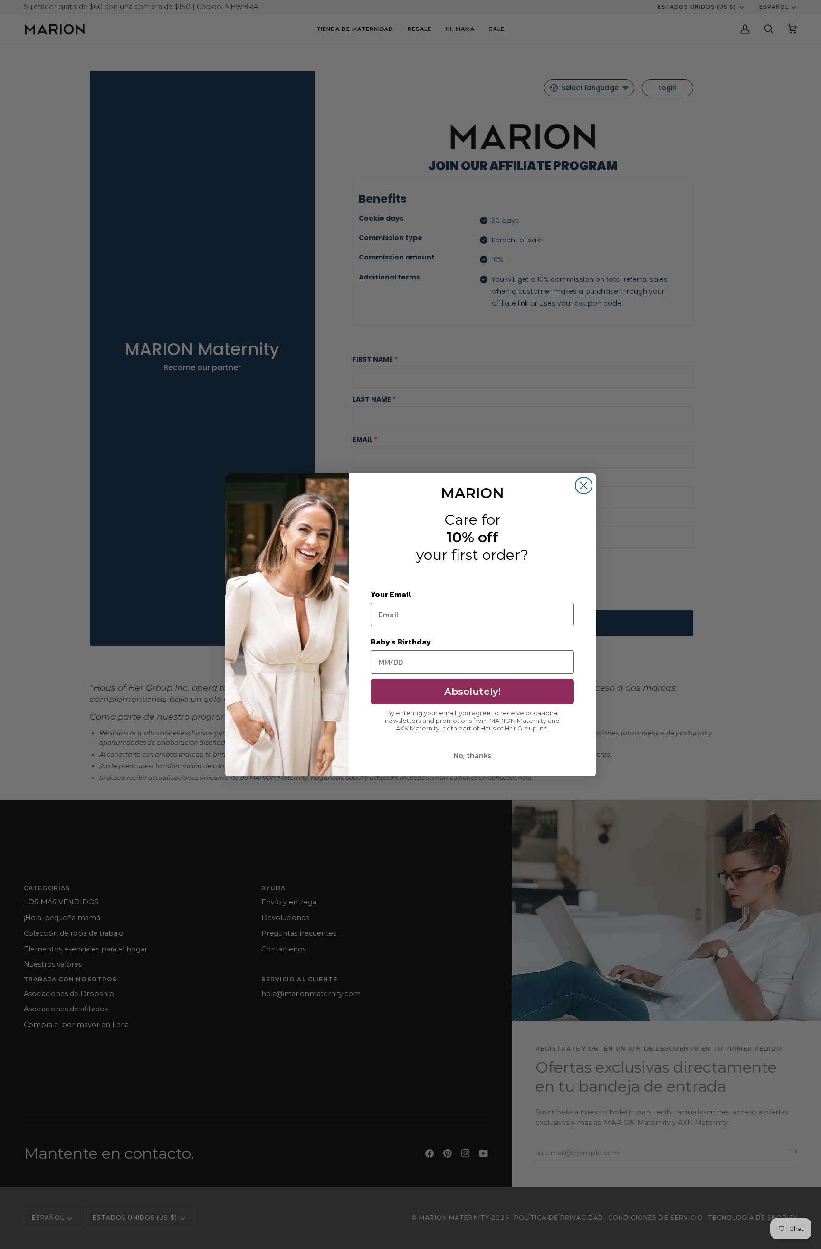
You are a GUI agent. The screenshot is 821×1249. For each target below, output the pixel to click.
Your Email (391, 594)
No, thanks (472, 755)
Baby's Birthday (401, 641)
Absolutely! (472, 691)
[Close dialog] (583, 485)
